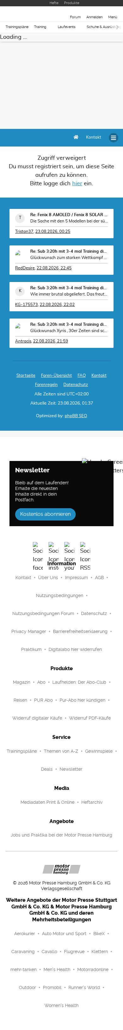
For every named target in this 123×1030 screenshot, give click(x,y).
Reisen (20, 700)
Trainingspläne (17, 27)
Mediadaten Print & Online (47, 802)
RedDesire (25, 268)
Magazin (21, 682)
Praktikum (31, 649)
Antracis (23, 341)
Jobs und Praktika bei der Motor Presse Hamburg (61, 834)
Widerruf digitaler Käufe (37, 718)
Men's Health (57, 969)
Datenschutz (75, 385)
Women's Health (61, 1005)
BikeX (99, 933)
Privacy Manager (28, 631)
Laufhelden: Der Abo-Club (79, 682)
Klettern (99, 951)
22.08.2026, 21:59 (50, 341)
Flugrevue (74, 951)
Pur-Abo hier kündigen (82, 700)
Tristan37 (24, 232)
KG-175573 (26, 305)
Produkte (71, 3)
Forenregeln (46, 385)
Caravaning (23, 951)
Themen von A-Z (61, 751)
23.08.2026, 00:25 (52, 232)
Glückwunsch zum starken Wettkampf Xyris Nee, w (69, 258)
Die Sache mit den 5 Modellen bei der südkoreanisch (69, 221)
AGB (99, 577)
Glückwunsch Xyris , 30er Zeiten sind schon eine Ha (69, 331)
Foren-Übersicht (56, 376)
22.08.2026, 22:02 (57, 305)
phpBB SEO (76, 416)
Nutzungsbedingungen (59, 595)
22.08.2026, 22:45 (54, 268)
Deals (47, 769)
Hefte (54, 3)
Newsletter (71, 769)
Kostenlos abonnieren (45, 514)
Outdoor (27, 987)
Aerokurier (24, 933)
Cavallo (49, 951)
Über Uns (48, 577)
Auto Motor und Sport (64, 933)
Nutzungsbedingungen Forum (43, 613)
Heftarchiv (91, 802)
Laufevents (66, 27)
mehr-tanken (23, 969)
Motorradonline (92, 969)
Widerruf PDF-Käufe (90, 718)
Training (40, 27)
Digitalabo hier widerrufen (75, 649)
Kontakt (23, 577)
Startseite (25, 376)
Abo (41, 682)
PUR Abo (43, 700)
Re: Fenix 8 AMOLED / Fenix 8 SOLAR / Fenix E (69, 215)
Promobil (52, 987)
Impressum (76, 577)
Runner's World (84, 987)
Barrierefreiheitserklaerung (80, 631)
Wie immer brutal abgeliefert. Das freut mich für (69, 294)
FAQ (82, 376)
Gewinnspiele (99, 751)
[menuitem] (93, 137)
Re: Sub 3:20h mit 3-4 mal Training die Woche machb (69, 252)
